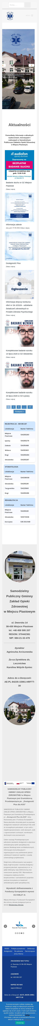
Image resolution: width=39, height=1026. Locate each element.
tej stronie (27, 1019)
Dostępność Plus (13, 263)
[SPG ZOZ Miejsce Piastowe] (10, 16)
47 (30, 407)
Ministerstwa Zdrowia (16, 905)
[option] (19, 925)
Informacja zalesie (14, 224)
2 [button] (17, 933)
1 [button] (15, 933)
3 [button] (19, 933)
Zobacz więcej (10, 189)
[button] (28, 15)
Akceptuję (20, 1023)
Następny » (19, 411)
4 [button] (21, 933)
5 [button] (23, 933)
